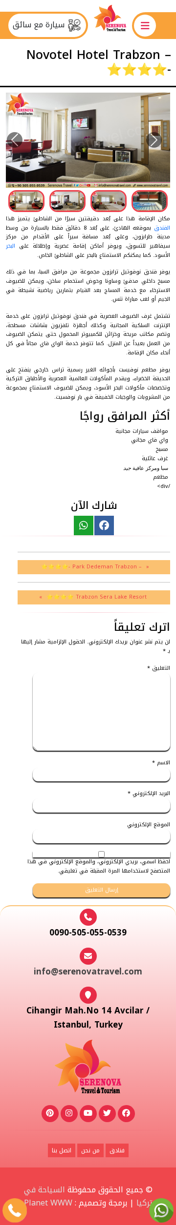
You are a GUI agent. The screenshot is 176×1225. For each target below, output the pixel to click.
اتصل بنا (61, 1150)
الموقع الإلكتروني (148, 825)
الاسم (161, 763)
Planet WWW (48, 1202)
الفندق (162, 228)
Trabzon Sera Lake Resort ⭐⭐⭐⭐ (96, 597)
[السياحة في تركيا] (110, 25)
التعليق (158, 668)
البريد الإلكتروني (149, 793)
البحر (10, 246)
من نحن (90, 1150)
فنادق (117, 1150)
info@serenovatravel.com (88, 971)
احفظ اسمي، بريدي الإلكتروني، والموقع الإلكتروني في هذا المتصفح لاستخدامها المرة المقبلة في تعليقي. (98, 866)
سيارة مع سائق (40, 25)
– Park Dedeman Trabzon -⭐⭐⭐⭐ (91, 567)
